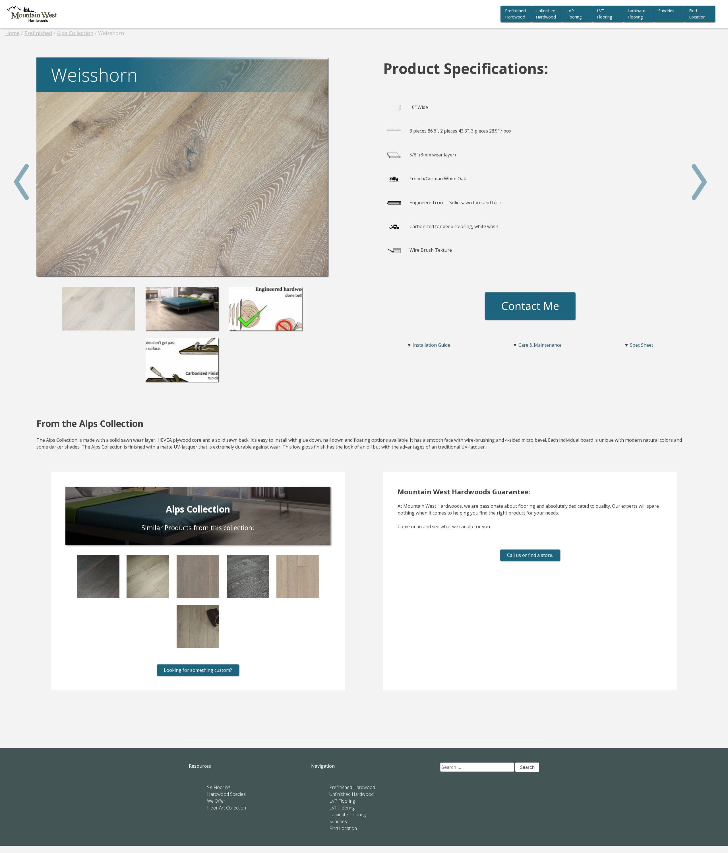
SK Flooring (218, 787)
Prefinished (38, 33)
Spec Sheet (641, 345)
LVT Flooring (604, 14)
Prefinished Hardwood (515, 14)
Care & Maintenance (540, 345)
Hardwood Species (226, 794)
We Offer (216, 801)
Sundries (666, 10)
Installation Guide (431, 345)
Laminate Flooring (636, 14)
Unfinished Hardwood (546, 14)
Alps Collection (75, 33)
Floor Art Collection (226, 808)
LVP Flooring (574, 14)
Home (12, 33)
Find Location (697, 14)
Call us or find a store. (530, 555)
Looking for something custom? (198, 670)
